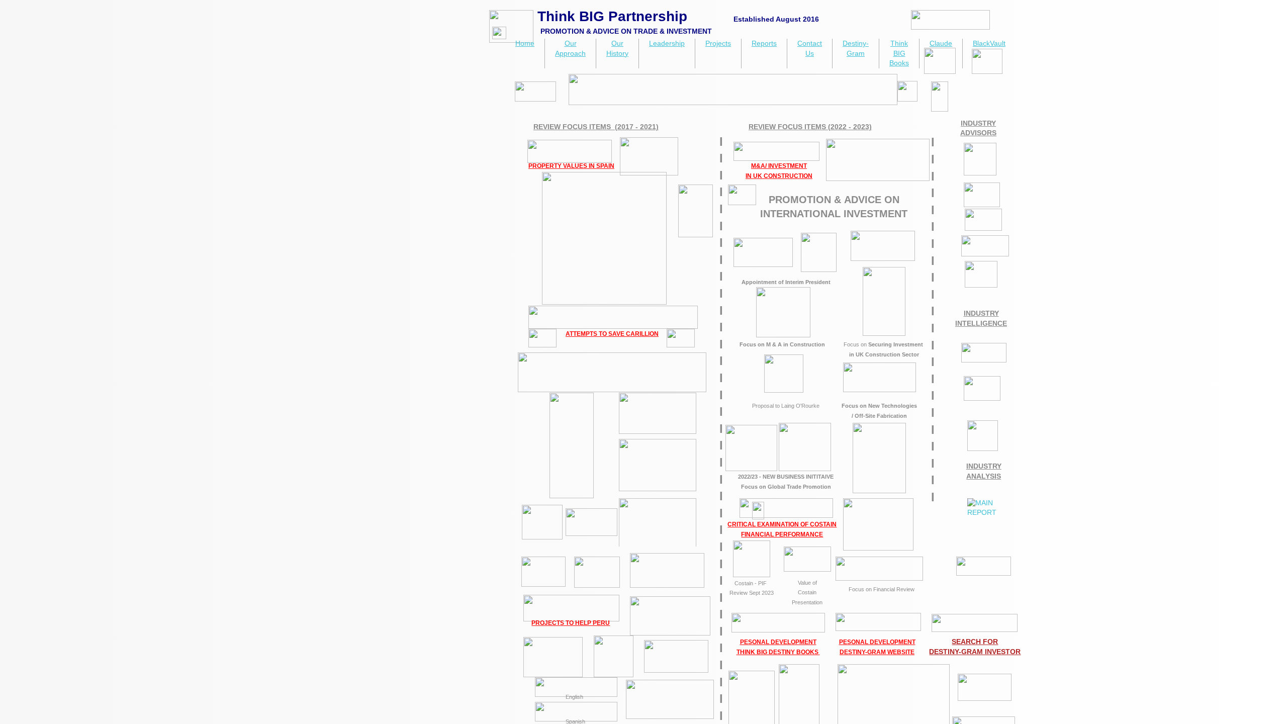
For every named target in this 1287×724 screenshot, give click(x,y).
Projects (718, 43)
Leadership (667, 43)
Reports (764, 43)
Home (524, 43)
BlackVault (989, 43)
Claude (941, 43)
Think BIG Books (899, 53)
